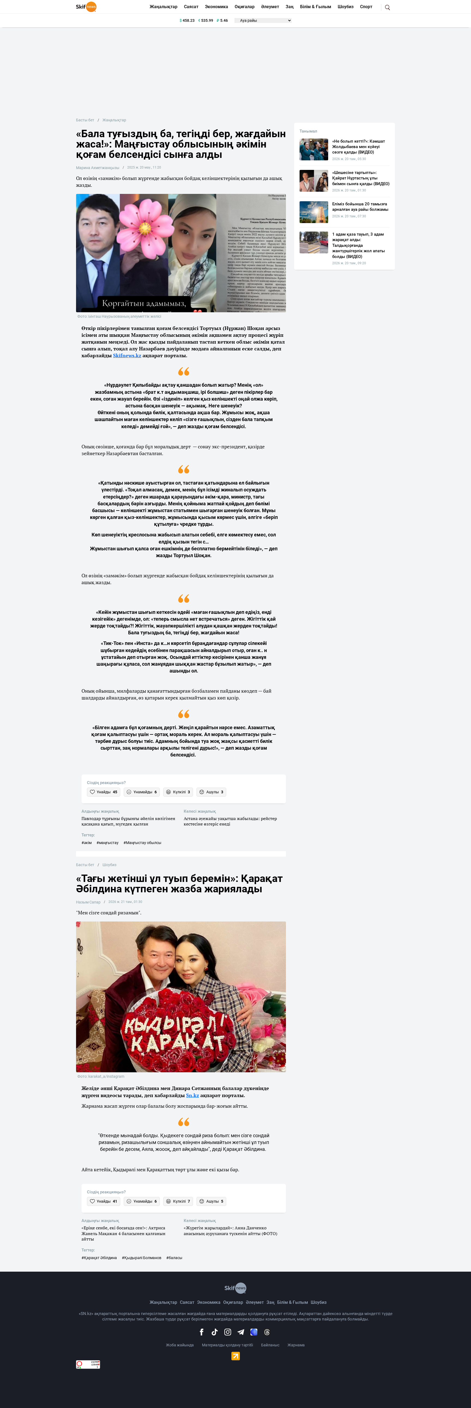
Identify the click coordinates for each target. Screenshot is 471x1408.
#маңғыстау (107, 842)
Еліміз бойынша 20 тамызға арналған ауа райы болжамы (360, 207)
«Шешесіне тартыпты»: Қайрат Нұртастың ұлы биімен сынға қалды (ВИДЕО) (361, 178)
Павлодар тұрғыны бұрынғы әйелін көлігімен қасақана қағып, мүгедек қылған (128, 821)
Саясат (191, 6)
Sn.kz (192, 1095)
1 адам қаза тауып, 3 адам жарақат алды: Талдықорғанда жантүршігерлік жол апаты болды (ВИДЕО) (358, 245)
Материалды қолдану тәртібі (227, 1345)
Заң (290, 6)
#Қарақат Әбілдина (99, 1258)
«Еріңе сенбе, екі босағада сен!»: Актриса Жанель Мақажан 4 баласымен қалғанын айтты (123, 1233)
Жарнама (296, 1345)
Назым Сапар (88, 902)
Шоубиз (346, 6)
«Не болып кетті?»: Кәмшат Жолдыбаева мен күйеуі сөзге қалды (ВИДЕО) (358, 147)
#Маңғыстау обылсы (142, 842)
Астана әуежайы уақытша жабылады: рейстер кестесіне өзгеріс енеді (230, 821)
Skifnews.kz (127, 355)
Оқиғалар (245, 6)
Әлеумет (270, 6)
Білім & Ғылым (315, 6)
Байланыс (270, 1345)
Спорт (366, 6)
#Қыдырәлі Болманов (141, 1258)
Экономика (216, 6)
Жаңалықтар (163, 6)
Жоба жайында (180, 1345)
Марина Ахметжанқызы (97, 168)
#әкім (86, 842)
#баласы (174, 1258)
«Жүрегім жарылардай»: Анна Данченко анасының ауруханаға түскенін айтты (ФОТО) (230, 1230)
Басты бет (85, 120)
